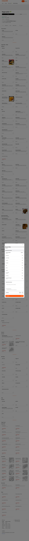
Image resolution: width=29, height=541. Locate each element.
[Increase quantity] (22, 292)
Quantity (7, 292)
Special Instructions (9, 282)
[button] (14, 296)
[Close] (23, 244)
